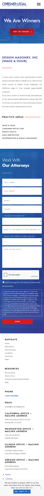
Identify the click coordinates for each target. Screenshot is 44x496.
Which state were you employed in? (20, 236)
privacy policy (7, 286)
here (31, 488)
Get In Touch (21, 31)
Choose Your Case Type (14, 216)
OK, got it (21, 491)
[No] (41, 488)
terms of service (30, 282)
